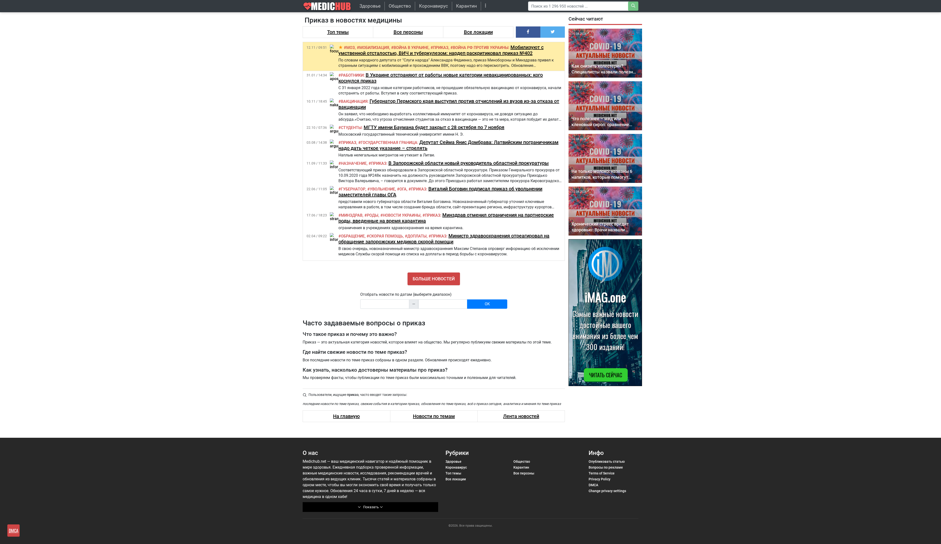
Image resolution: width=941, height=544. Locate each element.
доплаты (417, 236)
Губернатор (353, 189)
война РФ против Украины (480, 47)
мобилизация (374, 47)
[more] (485, 6)
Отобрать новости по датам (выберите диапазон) (406, 294)
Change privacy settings (607, 491)
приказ (440, 47)
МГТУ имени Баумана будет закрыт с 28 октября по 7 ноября (434, 127)
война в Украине (411, 47)
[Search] (633, 6)
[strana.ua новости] (338, 216)
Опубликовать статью (607, 461)
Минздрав (351, 215)
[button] (528, 32)
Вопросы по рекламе (606, 467)
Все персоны (408, 32)
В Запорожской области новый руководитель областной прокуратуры (468, 163)
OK (487, 304)
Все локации (478, 32)
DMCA (593, 485)
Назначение (354, 163)
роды (372, 215)
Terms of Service (602, 473)
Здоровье (370, 6)
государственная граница (389, 142)
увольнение (382, 189)
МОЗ (350, 47)
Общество (400, 6)
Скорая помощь (386, 236)
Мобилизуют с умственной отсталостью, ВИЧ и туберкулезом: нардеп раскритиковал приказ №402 (441, 50)
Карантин (466, 6)
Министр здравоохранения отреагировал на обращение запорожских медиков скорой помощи (443, 239)
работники (352, 75)
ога (403, 189)
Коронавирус (433, 6)
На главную (346, 416)
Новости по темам (434, 416)
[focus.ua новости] (337, 49)
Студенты (351, 127)
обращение (353, 236)
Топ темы (338, 32)
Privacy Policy (599, 479)
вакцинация (354, 101)
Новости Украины (402, 215)
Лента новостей (521, 416)
